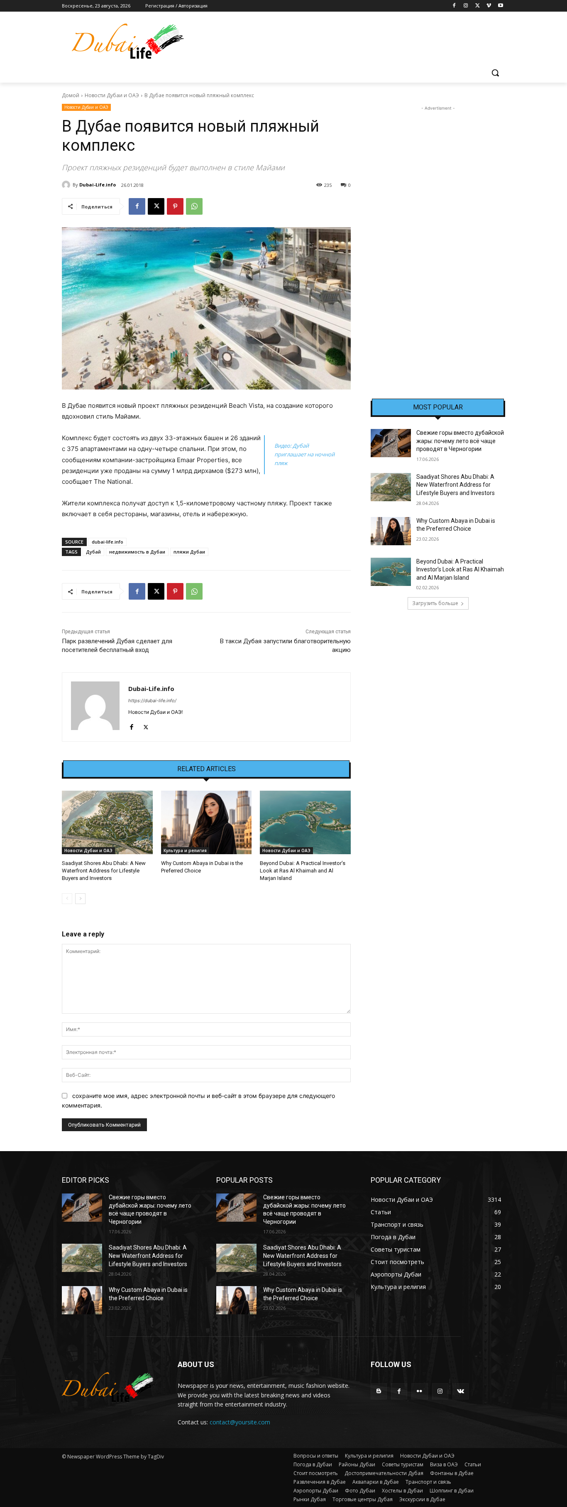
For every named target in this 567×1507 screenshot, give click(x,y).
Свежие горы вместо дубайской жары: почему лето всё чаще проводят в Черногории (460, 440)
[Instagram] (466, 6)
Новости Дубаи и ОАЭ (112, 95)
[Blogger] (379, 1391)
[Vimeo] (489, 6)
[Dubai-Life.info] (67, 185)
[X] (477, 6)
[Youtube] (500, 6)
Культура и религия (185, 850)
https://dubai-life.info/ (152, 700)
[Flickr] (419, 1391)
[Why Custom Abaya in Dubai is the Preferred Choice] (206, 822)
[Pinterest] (175, 206)
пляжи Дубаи (189, 552)
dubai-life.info (107, 542)
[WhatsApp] (194, 206)
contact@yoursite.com (240, 1422)
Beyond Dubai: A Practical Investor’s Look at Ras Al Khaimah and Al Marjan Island (302, 870)
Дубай (93, 552)
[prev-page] (67, 898)
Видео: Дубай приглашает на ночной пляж (304, 454)
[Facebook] (454, 6)
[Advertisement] (438, 237)
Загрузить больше (435, 603)
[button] (495, 73)
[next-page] (80, 898)
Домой (70, 95)
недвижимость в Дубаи (137, 552)
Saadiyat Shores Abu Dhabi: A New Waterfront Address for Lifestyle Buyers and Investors (104, 870)
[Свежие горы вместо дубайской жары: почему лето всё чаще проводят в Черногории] (391, 443)
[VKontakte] (460, 1391)
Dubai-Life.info (97, 184)
